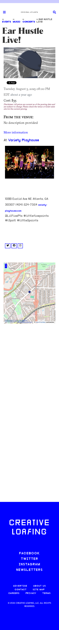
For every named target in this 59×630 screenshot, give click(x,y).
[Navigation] (3, 12)
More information (16, 132)
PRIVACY (31, 593)
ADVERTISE (20, 586)
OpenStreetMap (41, 322)
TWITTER (29, 559)
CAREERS (14, 593)
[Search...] (54, 12)
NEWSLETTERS (29, 570)
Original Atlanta (29, 12)
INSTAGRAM (29, 564)
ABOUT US (39, 586)
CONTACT (21, 590)
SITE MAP (38, 590)
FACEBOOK (29, 553)
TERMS (46, 593)
